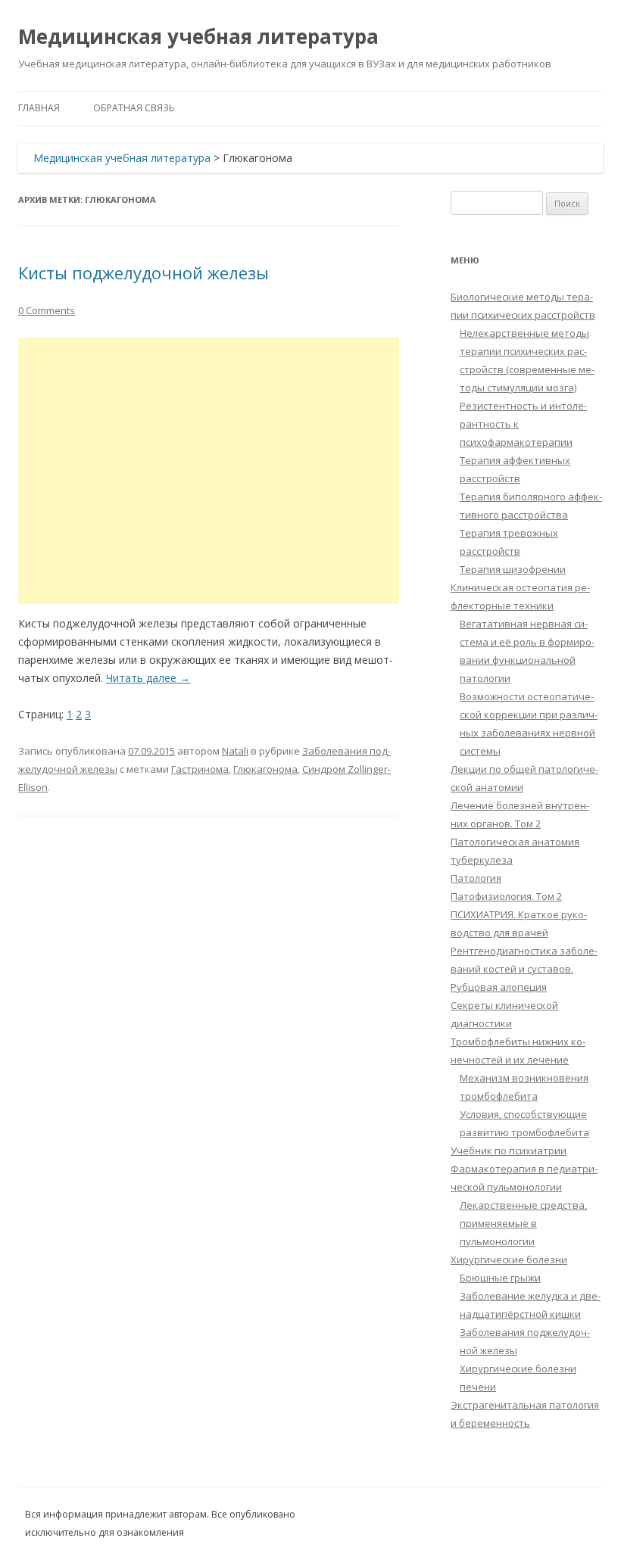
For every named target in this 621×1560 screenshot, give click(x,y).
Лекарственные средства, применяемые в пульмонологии (523, 1223)
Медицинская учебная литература (198, 36)
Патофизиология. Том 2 (506, 896)
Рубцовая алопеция (499, 987)
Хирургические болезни (509, 1259)
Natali (235, 751)
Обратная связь (134, 107)
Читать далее (148, 678)
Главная (39, 107)
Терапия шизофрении (513, 569)
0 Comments (46, 310)
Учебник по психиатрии (508, 1150)
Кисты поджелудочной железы (143, 272)
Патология (476, 878)
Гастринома (200, 769)
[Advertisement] (208, 471)
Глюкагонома (265, 769)
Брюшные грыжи (500, 1277)
